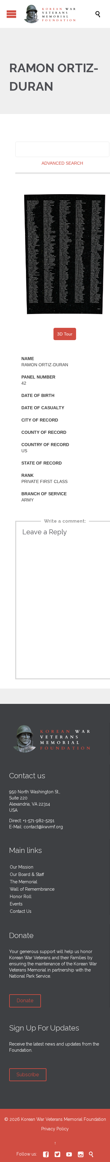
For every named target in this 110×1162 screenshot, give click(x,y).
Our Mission (21, 867)
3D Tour (64, 334)
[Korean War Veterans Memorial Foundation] (58, 14)
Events (16, 903)
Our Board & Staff (27, 874)
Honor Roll (20, 896)
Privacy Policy (55, 1128)
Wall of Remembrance (32, 889)
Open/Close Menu (11, 14)
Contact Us (20, 911)
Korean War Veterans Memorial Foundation (63, 1119)
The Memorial (23, 881)
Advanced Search (62, 163)
